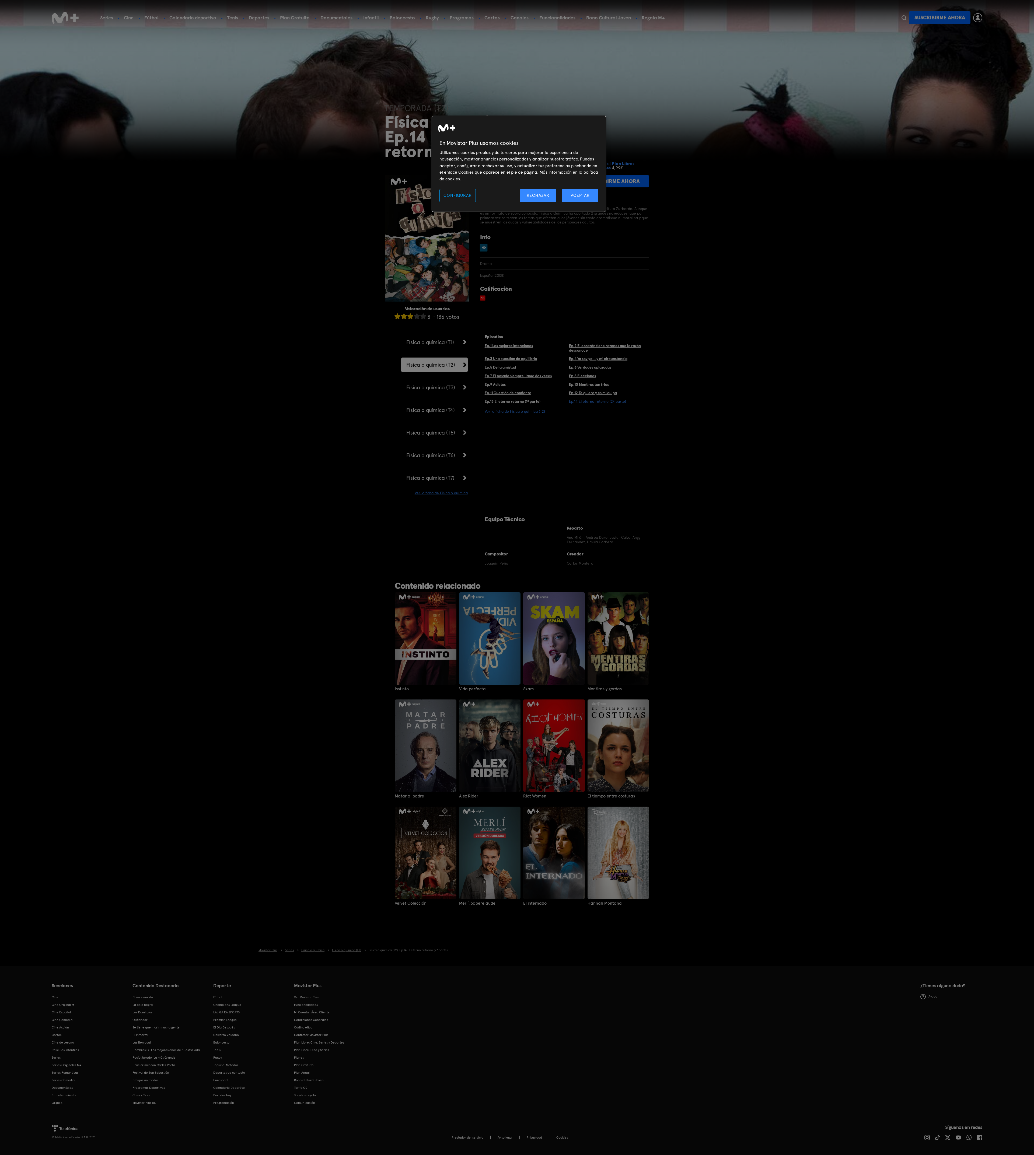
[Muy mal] (397, 316)
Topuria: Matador (225, 1065)
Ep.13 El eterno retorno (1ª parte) (512, 401)
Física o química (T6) (430, 455)
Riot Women (534, 796)
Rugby (432, 17)
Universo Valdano (226, 1035)
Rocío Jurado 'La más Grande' (154, 1057)
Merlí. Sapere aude (477, 903)
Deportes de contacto (229, 1072)
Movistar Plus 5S (144, 1103)
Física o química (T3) (430, 387)
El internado (535, 903)
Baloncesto (402, 17)
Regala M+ (653, 17)
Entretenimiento (64, 1095)
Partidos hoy (222, 1095)
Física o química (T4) (430, 410)
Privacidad (534, 1137)
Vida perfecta (472, 689)
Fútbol (151, 17)
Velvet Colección (411, 903)
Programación (223, 1103)
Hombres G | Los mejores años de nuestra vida (166, 1050)
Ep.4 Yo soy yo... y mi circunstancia (598, 358)
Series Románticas (65, 1072)
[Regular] (410, 316)
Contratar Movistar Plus (311, 1035)
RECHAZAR (538, 195)
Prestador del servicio (467, 1137)
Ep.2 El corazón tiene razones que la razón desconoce (605, 348)
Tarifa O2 (301, 1088)
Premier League (225, 1020)
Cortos (492, 17)
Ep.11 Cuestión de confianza (508, 393)
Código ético (303, 1027)
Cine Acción (60, 1027)
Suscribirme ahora (939, 18)
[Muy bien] (423, 316)
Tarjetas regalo (305, 1095)
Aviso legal (505, 1137)
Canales (520, 17)
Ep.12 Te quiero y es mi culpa (593, 393)
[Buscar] (904, 17)
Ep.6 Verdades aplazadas (590, 367)
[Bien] (417, 316)
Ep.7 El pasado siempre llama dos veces (518, 376)
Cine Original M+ (64, 1005)
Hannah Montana (605, 903)
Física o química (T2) (430, 365)
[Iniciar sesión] (977, 17)
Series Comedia (63, 1080)
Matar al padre (409, 796)
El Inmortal (140, 1035)
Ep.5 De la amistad (500, 367)
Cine (129, 17)
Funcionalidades (557, 17)
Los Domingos (142, 1012)
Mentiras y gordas (605, 689)
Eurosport (220, 1080)
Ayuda (932, 996)
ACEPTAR (580, 195)
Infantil (371, 17)
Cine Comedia (62, 1020)
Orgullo (57, 1103)
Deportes (259, 17)
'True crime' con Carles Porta (153, 1065)
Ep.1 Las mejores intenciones (509, 346)
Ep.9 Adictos (495, 384)
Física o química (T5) (430, 432)
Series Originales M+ (66, 1065)
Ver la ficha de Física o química (441, 493)
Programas (462, 17)
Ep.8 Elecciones (582, 376)
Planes (299, 1057)
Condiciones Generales (311, 1020)
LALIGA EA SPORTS (226, 1012)
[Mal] (404, 316)
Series (106, 17)
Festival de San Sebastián (150, 1072)
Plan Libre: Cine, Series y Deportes (319, 1042)
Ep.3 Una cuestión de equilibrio (511, 358)
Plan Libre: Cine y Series (311, 1050)
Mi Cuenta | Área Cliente (312, 1012)
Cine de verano (63, 1042)
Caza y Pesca (141, 1095)
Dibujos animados (145, 1080)
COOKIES (562, 1137)
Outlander (140, 1020)
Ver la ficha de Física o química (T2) (515, 411)
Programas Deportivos (148, 1088)
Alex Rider (468, 796)
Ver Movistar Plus (306, 997)
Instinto (402, 689)
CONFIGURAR (457, 195)
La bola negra (142, 1005)
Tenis (232, 17)
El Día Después (224, 1027)
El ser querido (142, 997)
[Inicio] (65, 18)
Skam (528, 689)
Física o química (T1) (430, 342)
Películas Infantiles (65, 1050)
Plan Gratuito (295, 17)
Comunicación (304, 1103)
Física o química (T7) (430, 478)
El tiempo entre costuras (611, 796)
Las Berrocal (141, 1042)
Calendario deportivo (192, 17)
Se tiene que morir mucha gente (156, 1027)
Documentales (336, 17)
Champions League (227, 1005)
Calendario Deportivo (229, 1088)
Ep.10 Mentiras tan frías (589, 384)
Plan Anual (302, 1072)
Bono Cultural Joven (608, 17)
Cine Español (61, 1012)
